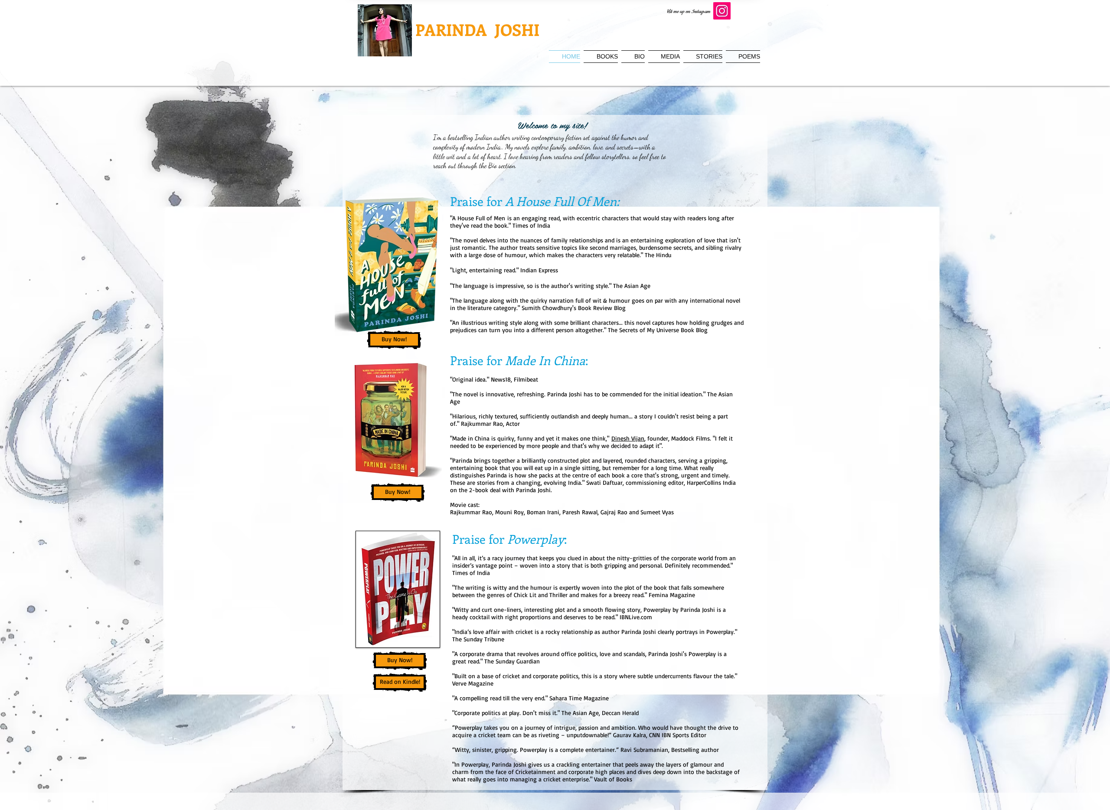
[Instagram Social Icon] (722, 11)
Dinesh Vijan (627, 438)
